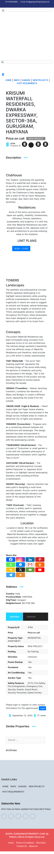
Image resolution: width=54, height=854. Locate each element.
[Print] (39, 564)
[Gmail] (30, 564)
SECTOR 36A (28, 603)
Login (42, 708)
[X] (20, 569)
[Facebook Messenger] (20, 564)
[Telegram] (10, 575)
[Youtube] (39, 569)
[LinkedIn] (28, 5)
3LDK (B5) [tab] (37, 248)
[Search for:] (25, 740)
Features (31, 616)
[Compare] (38, 144)
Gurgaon (21, 600)
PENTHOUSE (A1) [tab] (23, 259)
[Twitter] (23, 5)
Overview (14, 616)
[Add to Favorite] (31, 145)
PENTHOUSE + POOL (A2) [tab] (27, 264)
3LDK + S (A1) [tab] (21, 248)
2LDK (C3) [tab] (19, 253)
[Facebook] (18, 5)
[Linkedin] (30, 559)
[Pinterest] (37, 5)
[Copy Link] (10, 569)
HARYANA (27, 596)
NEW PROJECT (35, 646)
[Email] (30, 569)
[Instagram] (32, 5)
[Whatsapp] (10, 564)
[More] (20, 575)
